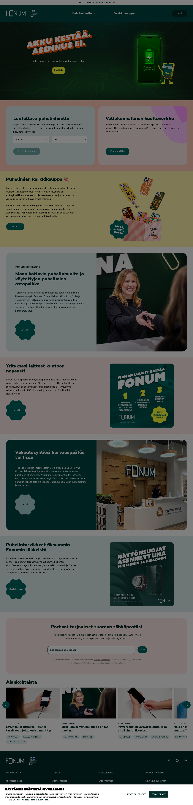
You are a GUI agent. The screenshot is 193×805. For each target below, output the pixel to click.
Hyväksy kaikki (158, 794)
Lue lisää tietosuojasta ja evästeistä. (31, 800)
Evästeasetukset (137, 794)
